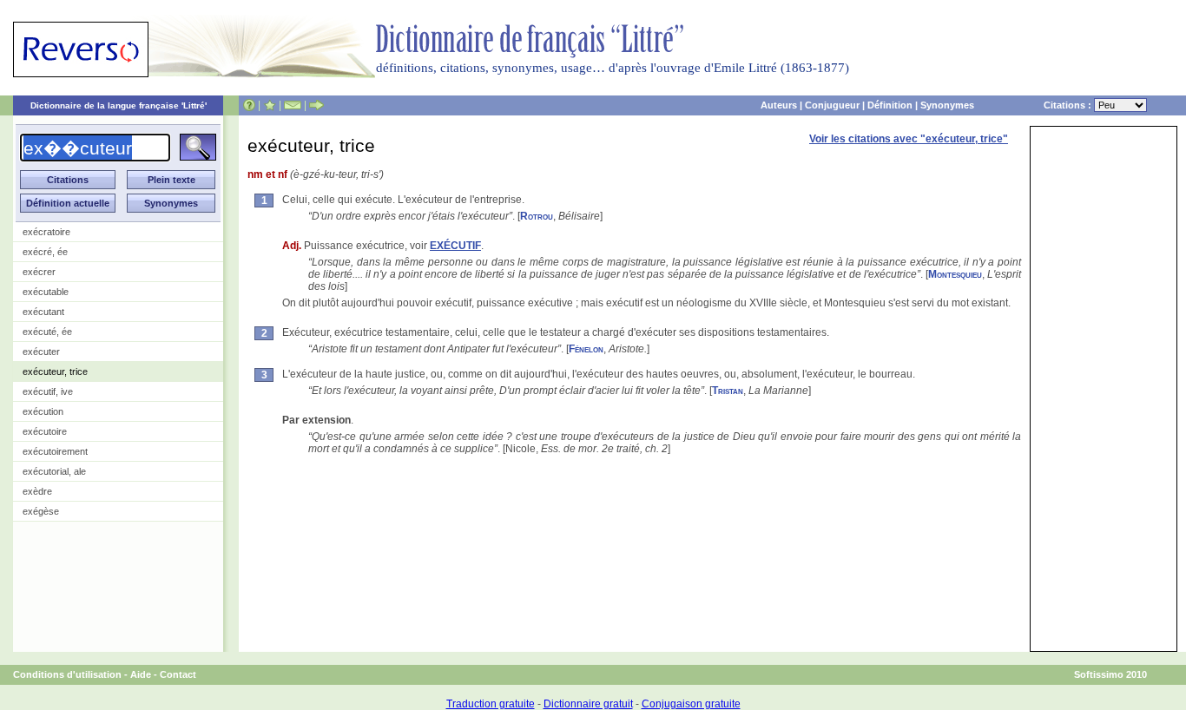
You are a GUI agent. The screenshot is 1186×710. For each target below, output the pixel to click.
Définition (890, 105)
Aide (140, 674)
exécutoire (45, 431)
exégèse (41, 511)
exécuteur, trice (55, 371)
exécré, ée (45, 252)
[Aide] (249, 105)
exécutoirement (55, 451)
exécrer (39, 271)
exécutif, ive (48, 391)
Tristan (727, 391)
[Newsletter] (292, 105)
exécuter (41, 351)
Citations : (1069, 105)
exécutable (46, 291)
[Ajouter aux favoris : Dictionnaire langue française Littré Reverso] (269, 105)
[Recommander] (316, 105)
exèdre (37, 491)
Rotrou (536, 216)
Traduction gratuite (490, 704)
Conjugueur (832, 105)
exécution (43, 411)
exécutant (43, 311)
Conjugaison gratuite (691, 704)
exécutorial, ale (54, 471)
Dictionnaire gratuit (588, 704)
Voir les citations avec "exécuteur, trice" (908, 139)
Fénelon (586, 349)
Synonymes (947, 105)
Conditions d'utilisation (67, 674)
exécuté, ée (47, 331)
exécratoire (46, 232)
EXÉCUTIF (455, 246)
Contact (178, 674)
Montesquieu (955, 274)
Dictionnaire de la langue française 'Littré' (118, 105)
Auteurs (779, 105)
